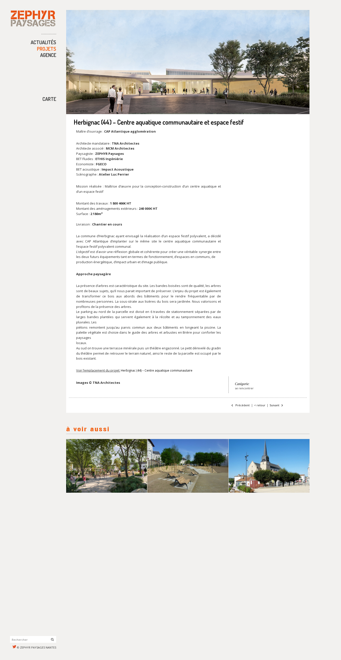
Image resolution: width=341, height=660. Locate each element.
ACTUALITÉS (43, 42)
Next (301, 62)
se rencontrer (244, 388)
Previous (75, 62)
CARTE (49, 99)
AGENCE (48, 55)
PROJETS (46, 48)
